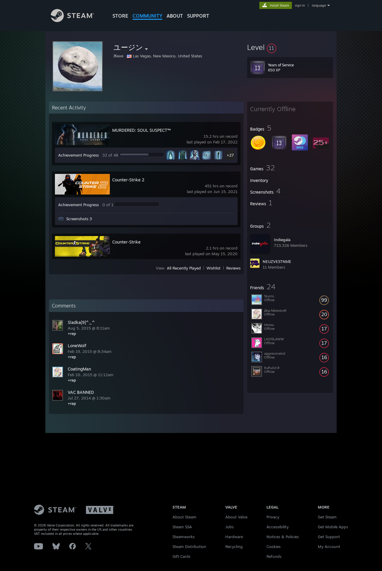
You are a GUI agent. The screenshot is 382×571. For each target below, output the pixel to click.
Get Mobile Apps (333, 526)
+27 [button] (230, 155)
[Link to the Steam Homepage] (72, 20)
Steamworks (183, 536)
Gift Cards (181, 556)
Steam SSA (182, 526)
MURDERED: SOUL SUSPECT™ (141, 130)
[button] (290, 47)
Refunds (274, 556)
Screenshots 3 (79, 218)
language (319, 5)
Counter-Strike (126, 241)
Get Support (329, 536)
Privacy (273, 517)
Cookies (274, 546)
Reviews (233, 268)
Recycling (234, 546)
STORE (120, 16)
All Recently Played (184, 268)
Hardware (234, 536)
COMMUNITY (147, 16)
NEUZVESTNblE (277, 261)
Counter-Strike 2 (128, 179)
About (175, 16)
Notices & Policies (283, 536)
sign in (300, 5)
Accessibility (278, 526)
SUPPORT (198, 16)
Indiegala (282, 239)
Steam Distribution (189, 546)
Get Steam (327, 517)
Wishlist (214, 268)
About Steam (184, 517)
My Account (329, 546)
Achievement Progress (78, 155)
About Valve (236, 517)
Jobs (229, 526)
